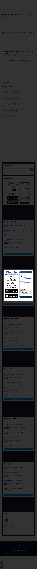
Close (31, 299)
